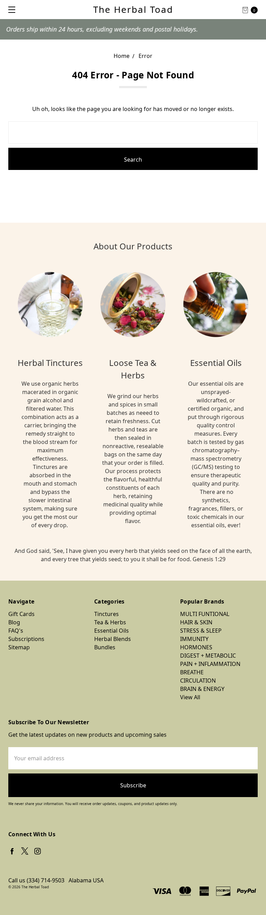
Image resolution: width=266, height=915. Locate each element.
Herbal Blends (112, 639)
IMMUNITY (194, 639)
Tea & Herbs (110, 622)
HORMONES (196, 647)
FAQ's (15, 630)
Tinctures (106, 614)
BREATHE (192, 672)
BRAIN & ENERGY (202, 689)
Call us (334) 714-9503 (36, 880)
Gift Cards (21, 614)
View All (190, 697)
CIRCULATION (198, 680)
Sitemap (19, 647)
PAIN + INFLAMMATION (210, 664)
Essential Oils (111, 630)
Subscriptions (26, 639)
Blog (14, 622)
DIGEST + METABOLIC (208, 655)
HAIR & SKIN (196, 622)
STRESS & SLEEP (201, 630)
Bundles (104, 647)
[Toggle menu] (9, 9)
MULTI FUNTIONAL (204, 614)
